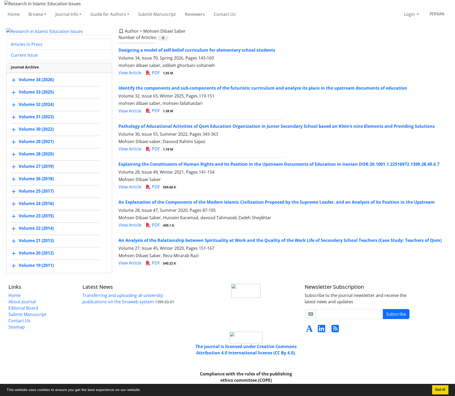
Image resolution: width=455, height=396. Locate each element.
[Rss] (335, 330)
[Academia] (309, 330)
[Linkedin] (321, 330)
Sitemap (16, 327)
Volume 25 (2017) (36, 191)
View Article (129, 73)
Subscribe (396, 314)
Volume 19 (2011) (36, 265)
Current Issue (24, 55)
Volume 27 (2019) (36, 166)
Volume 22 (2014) (36, 228)
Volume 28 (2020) (36, 154)
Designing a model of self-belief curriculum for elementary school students (196, 50)
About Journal (22, 302)
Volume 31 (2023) (36, 117)
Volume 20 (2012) (36, 253)
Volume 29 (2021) (36, 142)
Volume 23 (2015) (36, 216)
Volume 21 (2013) (36, 241)
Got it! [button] (440, 390)
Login (410, 14)
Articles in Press (26, 44)
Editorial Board (23, 308)
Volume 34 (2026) (36, 80)
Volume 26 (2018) (36, 179)
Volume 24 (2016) (36, 204)
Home (14, 14)
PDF (162, 73)
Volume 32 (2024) (36, 104)
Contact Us (225, 14)
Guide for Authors (108, 14)
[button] (143, 390)
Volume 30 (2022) (36, 129)
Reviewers (195, 14)
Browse (35, 14)
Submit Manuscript (157, 14)
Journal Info (66, 14)
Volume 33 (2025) (36, 92)
